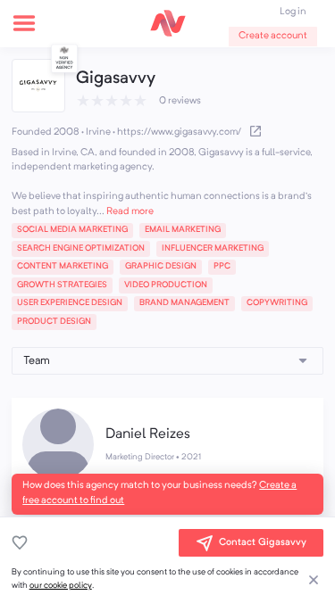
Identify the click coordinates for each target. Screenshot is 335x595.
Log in (293, 12)
